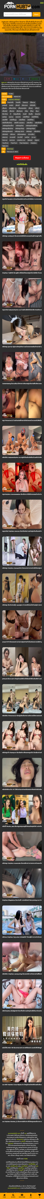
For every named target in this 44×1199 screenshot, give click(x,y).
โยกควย (25, 102)
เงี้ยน (26, 111)
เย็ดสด (31, 108)
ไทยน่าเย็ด (10, 102)
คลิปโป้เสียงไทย (7, 123)
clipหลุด (30, 140)
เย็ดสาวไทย (12, 108)
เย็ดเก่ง (4, 108)
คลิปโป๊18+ (31, 120)
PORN (26, 1159)
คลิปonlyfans (21, 134)
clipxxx (37, 140)
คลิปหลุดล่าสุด (31, 129)
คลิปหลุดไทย (19, 126)
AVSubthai (20, 1139)
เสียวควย (25, 105)
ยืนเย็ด (31, 114)
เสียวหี (17, 105)
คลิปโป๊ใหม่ (26, 117)
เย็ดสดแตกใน (22, 108)
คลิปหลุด (17, 100)
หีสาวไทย (5, 114)
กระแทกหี (12, 137)
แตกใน (11, 105)
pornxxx (12, 140)
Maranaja (10, 149)
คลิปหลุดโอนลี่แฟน (31, 126)
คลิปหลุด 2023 (19, 131)
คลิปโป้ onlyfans (19, 123)
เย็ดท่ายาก (19, 111)
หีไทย (31, 111)
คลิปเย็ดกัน (38, 123)
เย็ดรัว (37, 108)
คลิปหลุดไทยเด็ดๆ (8, 126)
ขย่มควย (4, 137)
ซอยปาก (18, 117)
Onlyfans (11, 100)
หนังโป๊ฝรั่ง (25, 1166)
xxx (25, 1133)
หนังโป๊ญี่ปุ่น (32, 1164)
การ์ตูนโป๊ (20, 1170)
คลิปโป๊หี (4, 120)
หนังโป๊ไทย (21, 1168)
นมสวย (11, 117)
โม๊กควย (32, 102)
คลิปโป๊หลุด (13, 120)
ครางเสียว (31, 134)
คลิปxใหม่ (5, 134)
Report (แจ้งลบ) (22, 158)
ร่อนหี (24, 114)
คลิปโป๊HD (22, 120)
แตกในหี (4, 105)
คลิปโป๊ (23, 1141)
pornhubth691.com (14, 1133)
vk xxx (33, 137)
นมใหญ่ (4, 117)
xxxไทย (27, 137)
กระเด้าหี (20, 137)
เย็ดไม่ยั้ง (32, 105)
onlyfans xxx (21, 140)
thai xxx (4, 140)
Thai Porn (14, 143)
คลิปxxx (12, 134)
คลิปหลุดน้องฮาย (7, 131)
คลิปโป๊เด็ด (35, 117)
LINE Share (34, 79)
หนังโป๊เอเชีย (14, 1166)
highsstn (4, 82)
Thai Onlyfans (24, 143)
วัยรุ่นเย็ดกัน (17, 114)
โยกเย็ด (18, 102)
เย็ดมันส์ (4, 111)
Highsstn (5, 146)
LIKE (8, 79)
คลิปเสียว (30, 123)
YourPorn (5, 143)
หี (10, 114)
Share (17, 79)
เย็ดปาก (12, 111)
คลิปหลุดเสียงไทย (7, 129)
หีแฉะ (37, 111)
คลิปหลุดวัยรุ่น (19, 129)
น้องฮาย (37, 114)
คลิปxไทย (37, 131)
